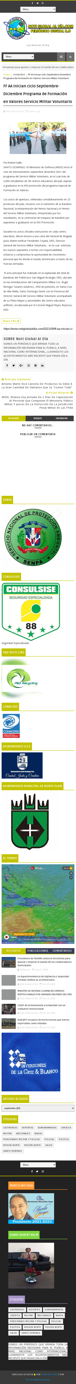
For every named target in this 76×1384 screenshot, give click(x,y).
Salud (48, 1145)
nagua (38, 1133)
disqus (38, 418)
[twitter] (37, 3)
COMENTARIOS (62, 950)
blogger (13, 418)
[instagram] (42, 3)
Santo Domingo (12, 1151)
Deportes (28, 1127)
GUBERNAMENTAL (47, 1127)
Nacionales (23, 1133)
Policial (49, 1139)
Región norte (32, 1145)
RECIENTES (14, 950)
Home (6, 74)
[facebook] (32, 3)
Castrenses (10, 1127)
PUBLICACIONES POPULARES (38, 951)
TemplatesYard (49, 1374)
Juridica (66, 1127)
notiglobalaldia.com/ (38, 1380)
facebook (62, 418)
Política (64, 1139)
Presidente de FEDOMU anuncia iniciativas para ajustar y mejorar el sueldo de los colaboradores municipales (44, 962)
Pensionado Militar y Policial (21, 1139)
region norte (11, 1145)
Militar (7, 1133)
